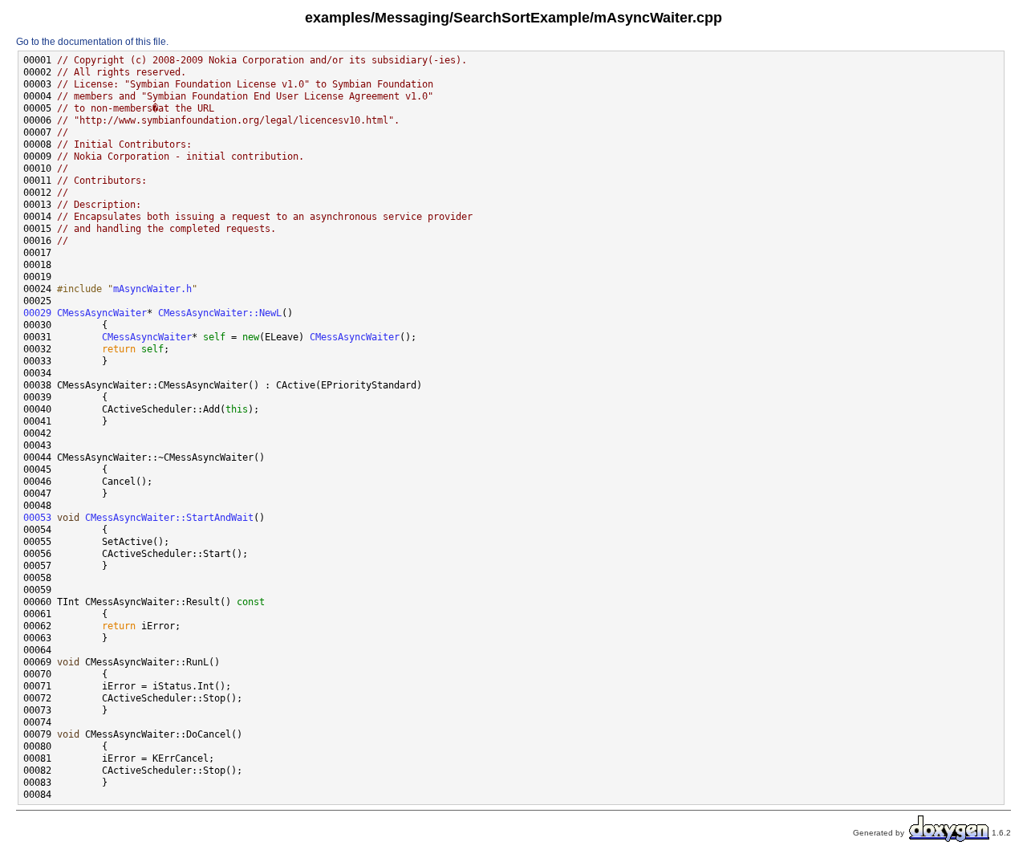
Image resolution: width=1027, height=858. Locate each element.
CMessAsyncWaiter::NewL (220, 313)
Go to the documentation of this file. (92, 41)
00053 (37, 517)
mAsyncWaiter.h (152, 289)
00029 (37, 313)
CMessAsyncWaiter (102, 313)
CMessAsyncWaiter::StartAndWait (169, 517)
